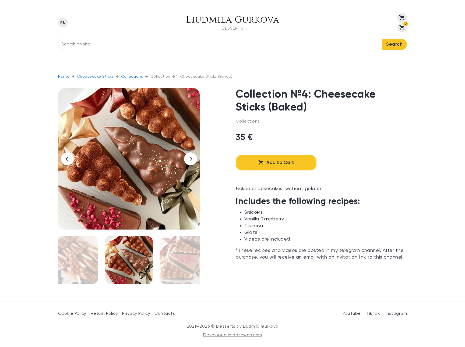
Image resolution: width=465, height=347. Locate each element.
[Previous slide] (67, 158)
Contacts (164, 314)
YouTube (352, 314)
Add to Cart (280, 162)
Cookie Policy (72, 314)
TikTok (373, 314)
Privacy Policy (136, 314)
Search (394, 44)
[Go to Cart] (402, 18)
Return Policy (104, 314)
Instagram (396, 314)
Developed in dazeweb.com (232, 335)
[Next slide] (190, 158)
